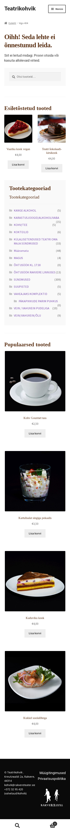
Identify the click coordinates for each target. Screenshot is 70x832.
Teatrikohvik (20, 8)
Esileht (12, 23)
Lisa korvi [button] (18, 164)
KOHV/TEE (20, 225)
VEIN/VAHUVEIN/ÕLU (27, 315)
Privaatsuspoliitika (52, 779)
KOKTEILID (21, 232)
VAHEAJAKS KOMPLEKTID (30, 294)
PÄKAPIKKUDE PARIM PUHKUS (38, 301)
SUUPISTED (21, 286)
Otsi (17, 825)
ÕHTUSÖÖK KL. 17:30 (27, 265)
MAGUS (18, 258)
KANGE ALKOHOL (25, 210)
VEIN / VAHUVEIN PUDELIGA (31, 308)
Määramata (21, 251)
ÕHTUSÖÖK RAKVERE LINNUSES (34, 272)
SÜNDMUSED (22, 279)
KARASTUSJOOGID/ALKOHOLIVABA (36, 218)
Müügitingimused (53, 773)
